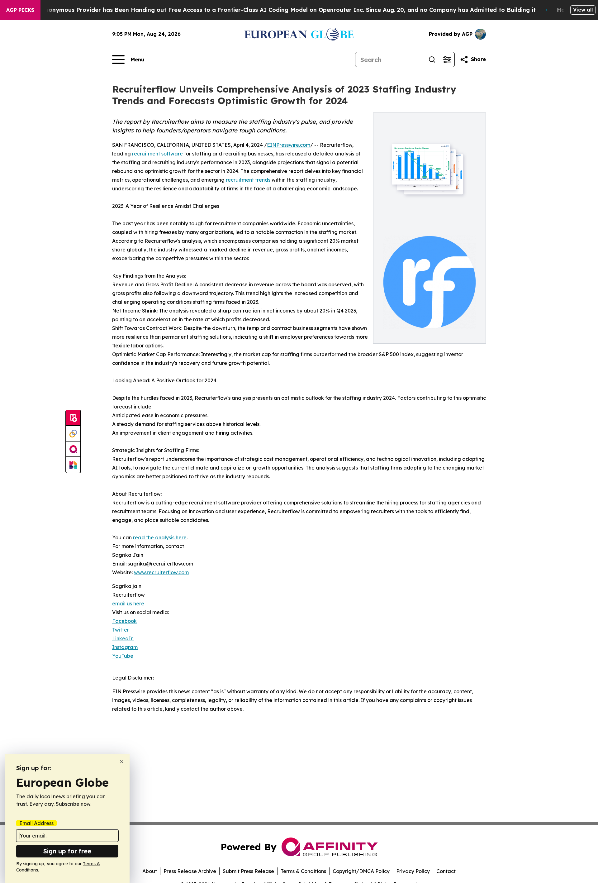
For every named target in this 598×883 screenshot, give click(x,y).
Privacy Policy (413, 871)
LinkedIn (123, 638)
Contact (446, 871)
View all (583, 10)
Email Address (36, 823)
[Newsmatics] (73, 465)
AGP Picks (20, 10)
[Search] (432, 59)
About (149, 871)
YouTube (122, 656)
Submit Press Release (248, 871)
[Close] (122, 762)
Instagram (125, 647)
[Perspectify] (73, 434)
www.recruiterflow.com (161, 572)
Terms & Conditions (303, 871)
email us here (128, 603)
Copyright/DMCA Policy (361, 871)
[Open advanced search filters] (446, 59)
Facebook (124, 621)
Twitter (120, 630)
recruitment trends (248, 180)
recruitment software (157, 153)
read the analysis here (160, 537)
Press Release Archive (190, 871)
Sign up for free (67, 851)
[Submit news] (73, 418)
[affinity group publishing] (73, 449)
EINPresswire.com (288, 145)
